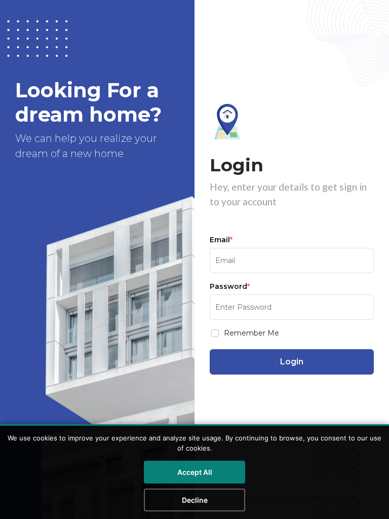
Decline (195, 500)
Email (221, 239)
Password (230, 286)
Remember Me (251, 333)
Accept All (194, 472)
